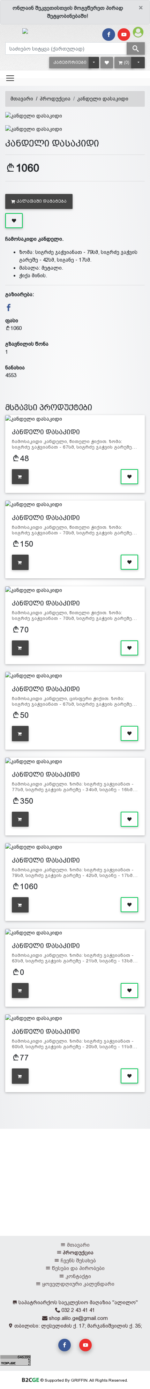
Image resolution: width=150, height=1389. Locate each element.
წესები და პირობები (78, 1268)
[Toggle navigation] (10, 78)
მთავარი (21, 99)
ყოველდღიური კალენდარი (78, 1284)
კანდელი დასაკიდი (102, 99)
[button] (70, 62)
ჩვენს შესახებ (78, 1260)
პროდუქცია (55, 99)
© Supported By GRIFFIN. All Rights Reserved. (83, 1380)
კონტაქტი (78, 1276)
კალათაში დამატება (41, 201)
